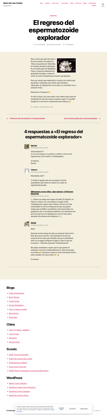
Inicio (41, 3)
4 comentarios (69, 44)
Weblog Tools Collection (18, 383)
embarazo (36, 107)
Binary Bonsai (14, 297)
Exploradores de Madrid (18, 363)
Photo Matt (13, 317)
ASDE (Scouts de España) (19, 355)
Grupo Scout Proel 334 (17, 367)
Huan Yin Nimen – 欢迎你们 (19, 330)
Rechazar (72, 408)
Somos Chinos (14, 342)
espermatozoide (44, 107)
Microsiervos (14, 313)
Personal (78, 3)
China (72, 3)
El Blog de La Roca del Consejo (20, 359)
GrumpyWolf (41, 44)
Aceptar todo (61, 408)
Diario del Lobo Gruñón (12, 3)
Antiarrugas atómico (16, 293)
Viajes (85, 3)
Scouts (93, 5)
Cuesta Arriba (14, 301)
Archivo (47, 3)
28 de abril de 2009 (55, 44)
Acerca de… (55, 3)
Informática (92, 3)
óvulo (51, 107)
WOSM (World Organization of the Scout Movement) (28, 371)
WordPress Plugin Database (19, 391)
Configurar (84, 408)
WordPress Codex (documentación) (22, 387)
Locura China (14, 334)
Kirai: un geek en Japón (18, 309)
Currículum (64, 3)
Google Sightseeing (16, 305)
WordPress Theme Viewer (18, 395)
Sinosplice (13, 338)
